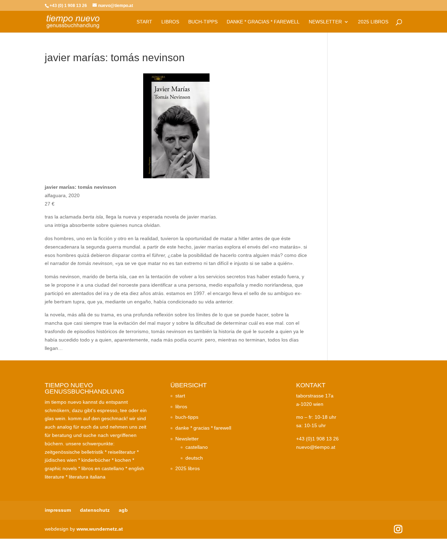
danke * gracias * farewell (263, 21)
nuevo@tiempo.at (315, 447)
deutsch (194, 458)
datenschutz (95, 510)
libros (170, 21)
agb (123, 510)
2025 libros (373, 21)
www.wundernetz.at (99, 529)
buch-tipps (203, 21)
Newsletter (325, 21)
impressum (58, 510)
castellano (196, 447)
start (144, 21)
